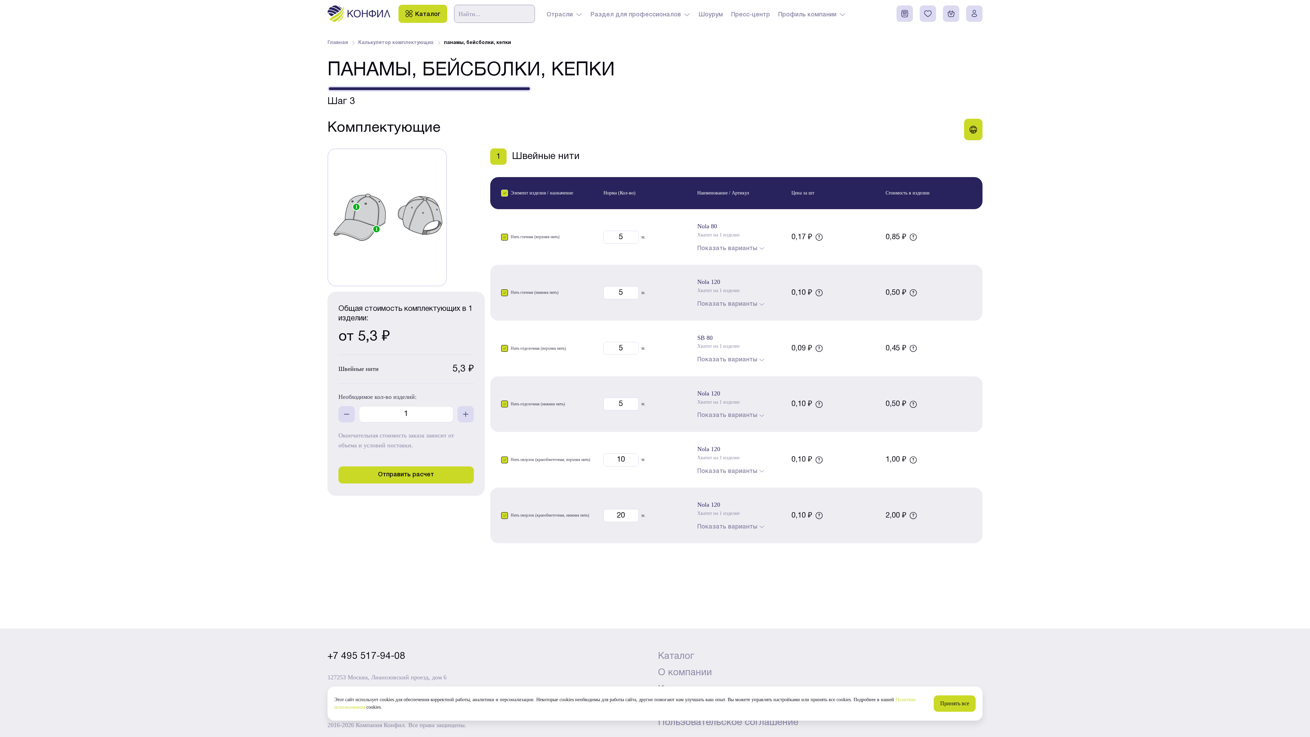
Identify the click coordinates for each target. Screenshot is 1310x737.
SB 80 (705, 337)
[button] (504, 193)
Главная (338, 43)
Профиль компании (807, 14)
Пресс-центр (750, 14)
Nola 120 (708, 281)
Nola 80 (707, 226)
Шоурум (711, 14)
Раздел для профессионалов (636, 14)
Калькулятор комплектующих (396, 43)
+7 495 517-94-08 (366, 656)
